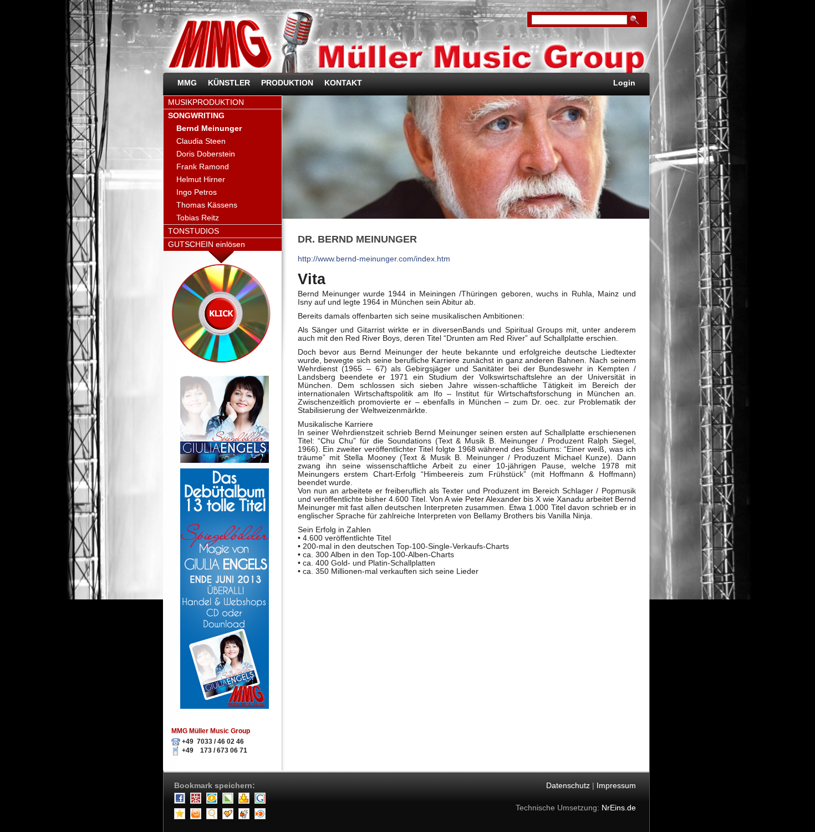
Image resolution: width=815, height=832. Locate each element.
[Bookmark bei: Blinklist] (261, 817)
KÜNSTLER (229, 83)
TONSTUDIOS (193, 231)
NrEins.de (619, 808)
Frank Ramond (202, 167)
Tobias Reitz (197, 218)
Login (624, 83)
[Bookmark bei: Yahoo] (245, 801)
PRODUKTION (287, 83)
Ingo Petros (196, 192)
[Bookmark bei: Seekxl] (213, 817)
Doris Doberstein (205, 154)
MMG (187, 83)
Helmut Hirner (200, 179)
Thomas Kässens (206, 205)
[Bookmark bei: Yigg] (229, 817)
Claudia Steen (201, 141)
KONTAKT (343, 83)
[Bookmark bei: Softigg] (197, 817)
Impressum (616, 785)
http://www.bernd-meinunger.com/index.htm (374, 259)
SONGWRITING (196, 116)
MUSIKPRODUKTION (206, 102)
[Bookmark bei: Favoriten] (181, 817)
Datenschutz (568, 785)
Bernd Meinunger (209, 128)
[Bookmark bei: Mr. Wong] (197, 801)
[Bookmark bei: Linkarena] (229, 801)
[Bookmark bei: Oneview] (213, 801)
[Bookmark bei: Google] (261, 801)
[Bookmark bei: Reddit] (245, 817)
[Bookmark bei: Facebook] (181, 801)
